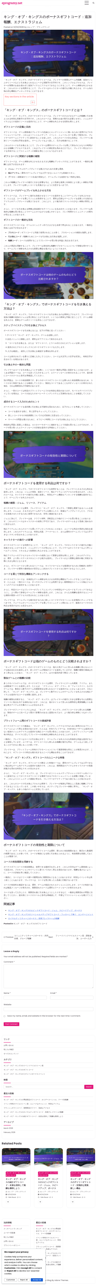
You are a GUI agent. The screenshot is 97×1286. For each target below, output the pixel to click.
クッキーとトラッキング (13, 1229)
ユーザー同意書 (9, 1233)
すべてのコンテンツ (11, 1054)
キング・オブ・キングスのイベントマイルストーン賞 (23, 1066)
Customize (10, 1280)
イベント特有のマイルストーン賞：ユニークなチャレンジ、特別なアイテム (32, 1104)
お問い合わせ (9, 1045)
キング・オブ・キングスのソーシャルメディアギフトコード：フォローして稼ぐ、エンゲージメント (50, 914)
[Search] (93, 3)
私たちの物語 (9, 1049)
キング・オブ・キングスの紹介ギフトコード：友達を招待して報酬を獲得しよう (33, 1116)
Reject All (24, 1280)
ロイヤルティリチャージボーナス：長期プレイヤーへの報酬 (33, 918)
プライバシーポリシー (12, 1245)
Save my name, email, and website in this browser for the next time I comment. (44, 1016)
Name (7, 993)
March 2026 (8, 1128)
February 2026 (9, 1132)
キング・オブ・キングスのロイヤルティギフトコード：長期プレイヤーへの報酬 (33, 1112)
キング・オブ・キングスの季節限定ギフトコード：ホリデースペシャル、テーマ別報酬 (36, 1100)
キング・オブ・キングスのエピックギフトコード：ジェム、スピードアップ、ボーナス (45, 910)
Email (53, 993)
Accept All (37, 1280)
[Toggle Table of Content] (31, 102)
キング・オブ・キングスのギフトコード (30, 923)
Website (7, 1004)
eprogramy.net (12, 3)
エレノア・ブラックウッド (38, 27)
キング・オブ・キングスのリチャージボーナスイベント (24, 1074)
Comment (9, 961)
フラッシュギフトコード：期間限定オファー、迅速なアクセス (27, 1108)
